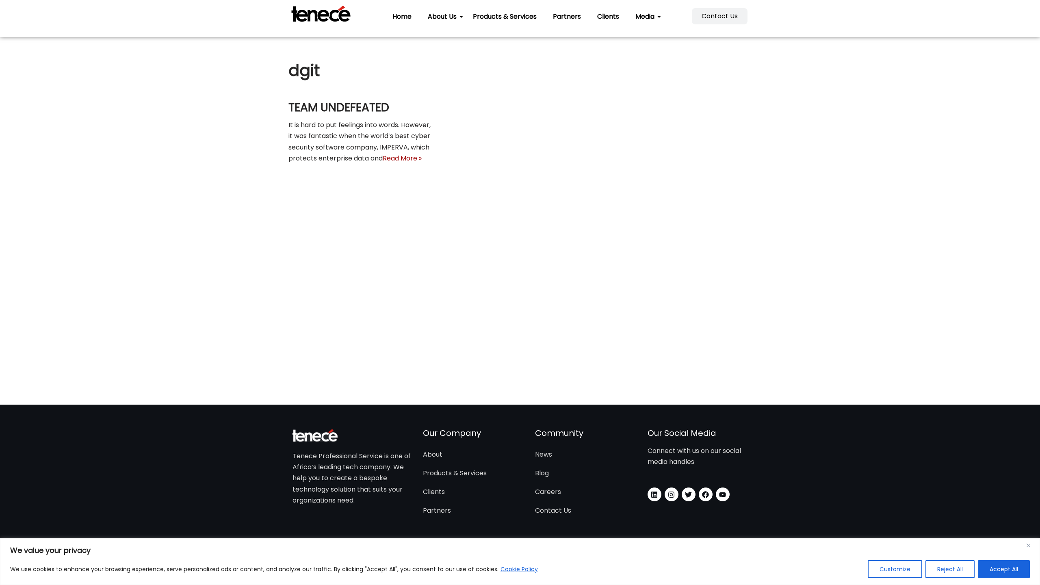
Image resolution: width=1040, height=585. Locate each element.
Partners (567, 16)
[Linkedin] (654, 494)
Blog (542, 473)
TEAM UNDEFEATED (338, 107)
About (432, 454)
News (543, 454)
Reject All (950, 569)
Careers (548, 491)
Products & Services (505, 16)
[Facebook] (706, 494)
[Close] (1031, 545)
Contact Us (553, 510)
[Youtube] (723, 494)
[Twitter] (689, 494)
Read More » (402, 158)
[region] (520, 561)
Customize (895, 569)
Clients (608, 16)
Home (402, 16)
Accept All (1004, 569)
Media (644, 16)
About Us (442, 16)
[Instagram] (671, 494)
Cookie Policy (519, 569)
